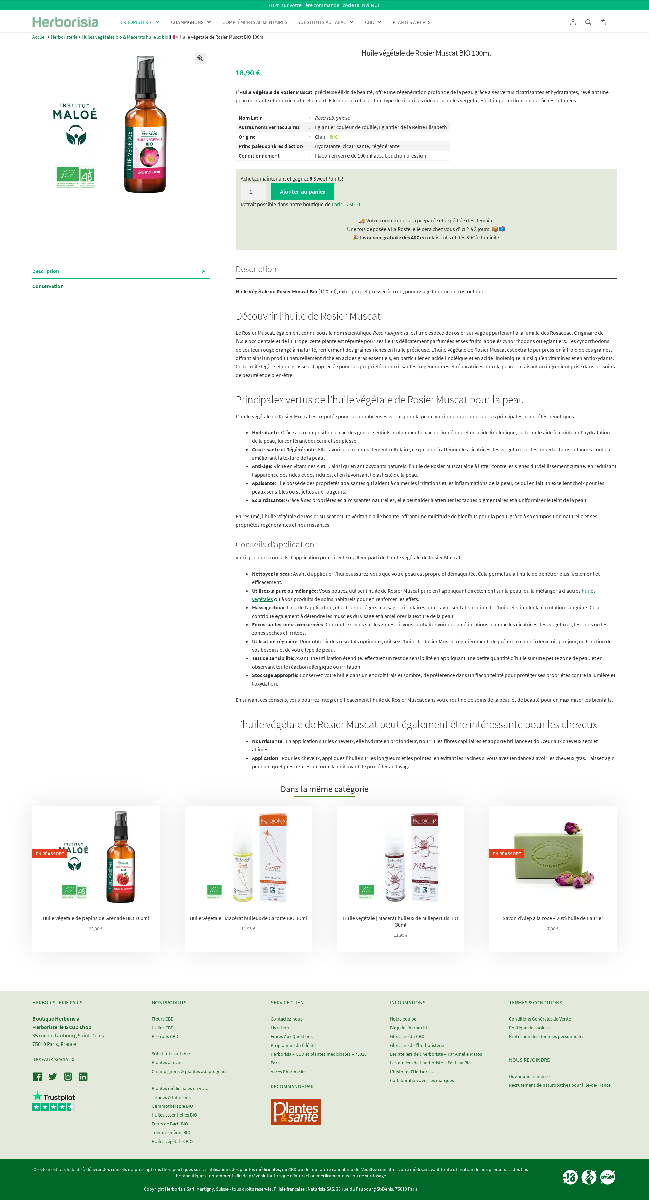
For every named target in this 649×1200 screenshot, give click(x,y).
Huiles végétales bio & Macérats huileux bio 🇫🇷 (128, 37)
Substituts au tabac (171, 1054)
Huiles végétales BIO (172, 1141)
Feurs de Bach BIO (170, 1124)
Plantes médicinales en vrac (180, 1088)
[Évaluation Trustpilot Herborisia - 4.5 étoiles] (53, 1107)
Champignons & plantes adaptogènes (189, 1071)
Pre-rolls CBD (165, 1036)
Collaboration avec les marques (422, 1080)
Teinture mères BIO (171, 1132)
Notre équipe (403, 1019)
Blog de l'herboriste (410, 1028)
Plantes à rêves (167, 1062)
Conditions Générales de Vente (540, 1019)
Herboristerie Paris (57, 1002)
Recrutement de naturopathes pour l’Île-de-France (560, 1085)
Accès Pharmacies (288, 1072)
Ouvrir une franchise (529, 1076)
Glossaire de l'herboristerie (417, 1045)
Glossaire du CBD (407, 1036)
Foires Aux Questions (292, 1036)
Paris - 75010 (346, 204)
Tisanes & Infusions (171, 1097)
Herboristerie (64, 37)
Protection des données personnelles (546, 1036)
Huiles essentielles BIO (174, 1115)
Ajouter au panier (303, 191)
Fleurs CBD (163, 1019)
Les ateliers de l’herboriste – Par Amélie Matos (436, 1054)
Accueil (39, 37)
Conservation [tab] (48, 286)
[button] (200, 58)
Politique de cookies (529, 1028)
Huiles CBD (163, 1028)
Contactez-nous (287, 1019)
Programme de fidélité (293, 1045)
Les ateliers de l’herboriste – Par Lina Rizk (431, 1063)
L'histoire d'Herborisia (412, 1072)
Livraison (280, 1028)
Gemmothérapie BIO (172, 1106)
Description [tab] (45, 271)
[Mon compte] (572, 22)
